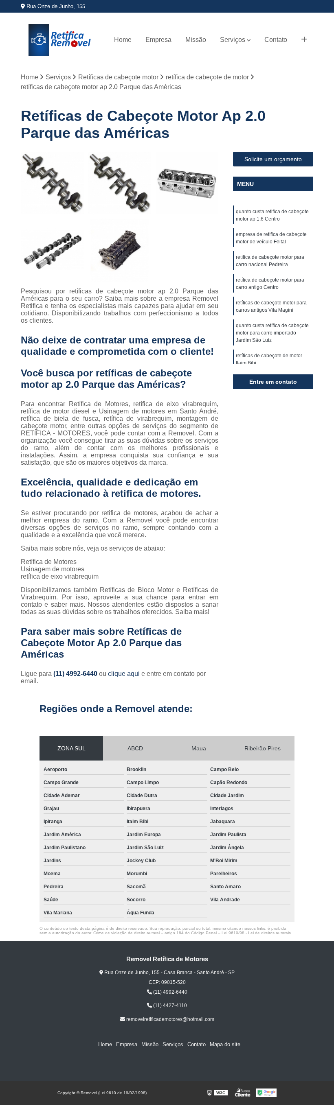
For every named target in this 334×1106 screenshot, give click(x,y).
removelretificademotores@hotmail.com (169, 1019)
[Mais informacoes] (304, 40)
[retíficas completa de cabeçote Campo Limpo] (119, 250)
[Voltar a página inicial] (60, 40)
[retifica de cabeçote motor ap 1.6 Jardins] (52, 250)
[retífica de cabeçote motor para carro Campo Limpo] (52, 183)
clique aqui (124, 673)
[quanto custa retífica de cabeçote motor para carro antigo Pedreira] (119, 183)
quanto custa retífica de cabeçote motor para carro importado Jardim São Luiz (272, 333)
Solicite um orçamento (273, 159)
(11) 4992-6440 (76, 673)
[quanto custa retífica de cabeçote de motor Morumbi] (186, 183)
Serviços (232, 39)
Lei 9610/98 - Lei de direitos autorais (256, 933)
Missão (195, 39)
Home (123, 39)
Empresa (158, 39)
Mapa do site (225, 1044)
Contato (275, 39)
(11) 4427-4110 (169, 1005)
